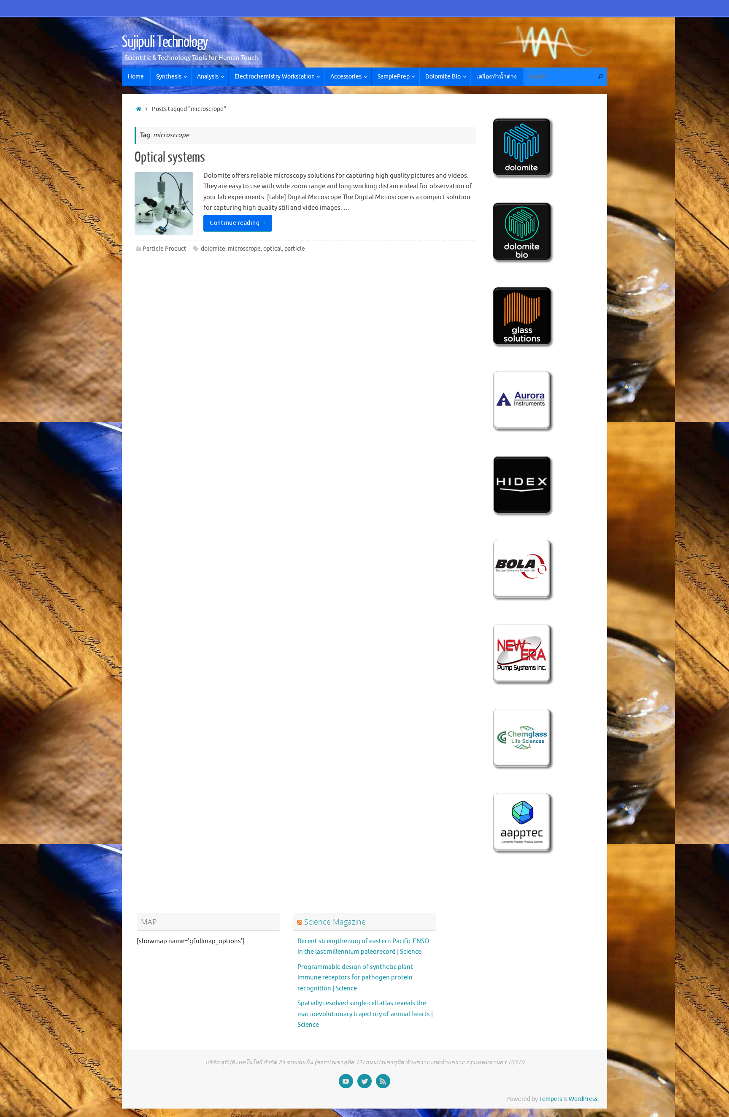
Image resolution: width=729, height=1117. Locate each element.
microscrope (244, 248)
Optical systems (170, 157)
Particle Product (164, 248)
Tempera (550, 1099)
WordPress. (584, 1099)
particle (294, 248)
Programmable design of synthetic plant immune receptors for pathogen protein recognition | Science (355, 978)
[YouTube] (346, 1081)
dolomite (213, 248)
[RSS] (383, 1081)
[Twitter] (364, 1081)
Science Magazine (335, 922)
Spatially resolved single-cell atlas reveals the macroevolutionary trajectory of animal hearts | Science (365, 1014)
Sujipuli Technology (165, 42)
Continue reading (234, 223)
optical (272, 248)
